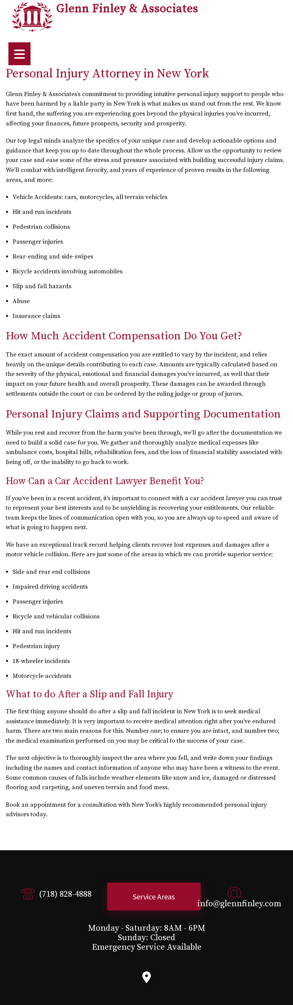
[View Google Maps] (146, 979)
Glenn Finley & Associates (127, 9)
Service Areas (154, 896)
